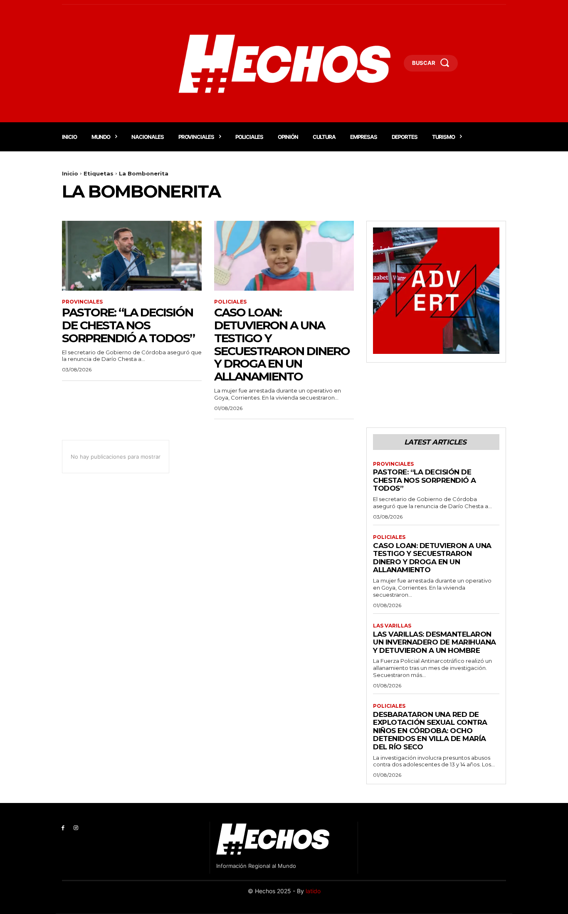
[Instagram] (76, 828)
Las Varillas (392, 626)
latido (313, 890)
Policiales (230, 302)
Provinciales (82, 302)
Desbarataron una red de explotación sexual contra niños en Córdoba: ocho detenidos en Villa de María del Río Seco (430, 730)
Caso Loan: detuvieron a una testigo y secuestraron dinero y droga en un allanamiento (282, 344)
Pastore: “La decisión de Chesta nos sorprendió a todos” (128, 325)
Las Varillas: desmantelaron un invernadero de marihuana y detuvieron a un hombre (434, 642)
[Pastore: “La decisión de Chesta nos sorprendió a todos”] (132, 256)
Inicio (70, 173)
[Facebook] (63, 828)
